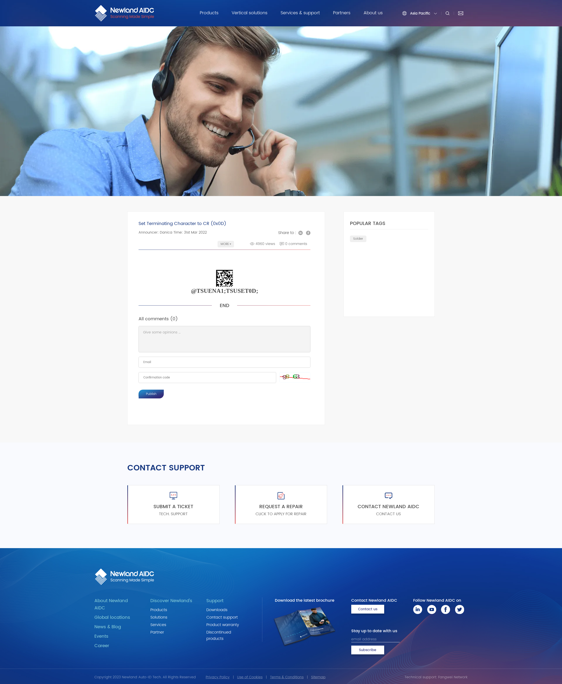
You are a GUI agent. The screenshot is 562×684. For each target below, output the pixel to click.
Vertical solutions (249, 13)
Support (214, 601)
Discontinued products (218, 635)
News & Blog (107, 627)
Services (158, 625)
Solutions (158, 617)
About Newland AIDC (111, 604)
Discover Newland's (171, 601)
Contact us (367, 609)
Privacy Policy (218, 677)
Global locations (112, 617)
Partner (157, 632)
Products (209, 13)
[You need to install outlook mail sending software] (460, 13)
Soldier (358, 238)
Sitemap (318, 677)
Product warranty (222, 625)
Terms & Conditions (287, 677)
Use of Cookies (250, 677)
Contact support (222, 617)
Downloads (216, 610)
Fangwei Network (453, 677)
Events (101, 636)
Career (101, 646)
